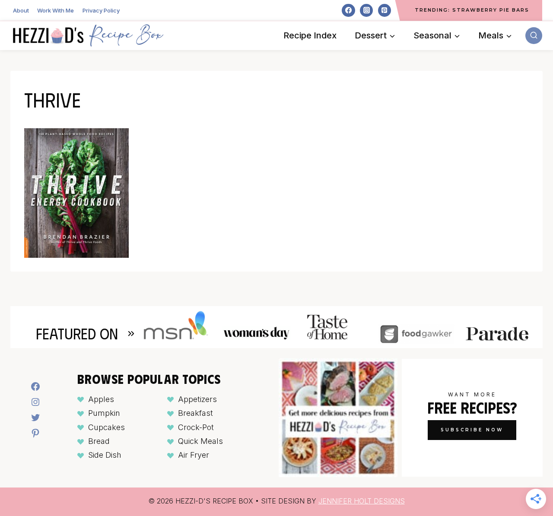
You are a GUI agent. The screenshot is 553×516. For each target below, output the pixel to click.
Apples (101, 399)
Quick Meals (200, 441)
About (21, 10)
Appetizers (197, 399)
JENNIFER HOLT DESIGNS (361, 501)
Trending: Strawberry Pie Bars (472, 10)
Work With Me (55, 10)
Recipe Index (310, 35)
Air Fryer (193, 454)
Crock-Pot (196, 427)
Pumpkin (104, 413)
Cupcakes (106, 427)
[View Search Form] (533, 35)
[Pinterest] (384, 10)
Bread (99, 441)
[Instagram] (366, 10)
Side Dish (104, 454)
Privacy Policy (101, 10)
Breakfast (195, 413)
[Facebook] (348, 10)
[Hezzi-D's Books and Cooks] (88, 35)
